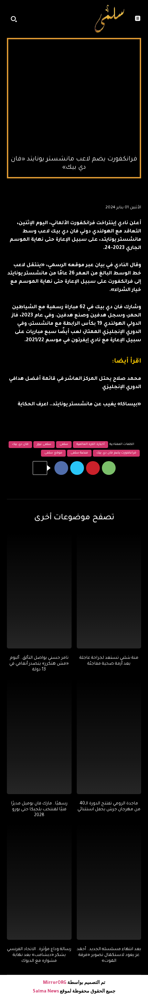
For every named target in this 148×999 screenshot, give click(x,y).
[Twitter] (77, 468)
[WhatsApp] (109, 468)
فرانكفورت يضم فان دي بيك (116, 453)
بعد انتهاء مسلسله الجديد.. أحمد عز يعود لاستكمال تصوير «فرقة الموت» (109, 955)
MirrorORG (55, 983)
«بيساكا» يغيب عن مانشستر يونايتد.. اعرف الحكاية (79, 404)
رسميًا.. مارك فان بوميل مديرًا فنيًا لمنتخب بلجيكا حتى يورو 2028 (39, 809)
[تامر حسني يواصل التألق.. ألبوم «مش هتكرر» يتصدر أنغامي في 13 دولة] (39, 590)
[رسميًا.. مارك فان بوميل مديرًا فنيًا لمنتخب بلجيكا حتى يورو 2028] (39, 736)
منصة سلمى (79, 453)
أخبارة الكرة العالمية (90, 444)
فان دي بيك (20, 444)
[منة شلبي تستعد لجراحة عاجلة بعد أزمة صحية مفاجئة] (109, 590)
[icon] (79, 20)
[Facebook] (61, 468)
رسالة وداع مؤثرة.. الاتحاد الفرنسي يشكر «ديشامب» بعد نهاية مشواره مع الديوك (39, 955)
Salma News (46, 991)
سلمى (64, 444)
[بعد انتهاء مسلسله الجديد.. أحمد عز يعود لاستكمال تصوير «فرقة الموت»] (109, 882)
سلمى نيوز (44, 444)
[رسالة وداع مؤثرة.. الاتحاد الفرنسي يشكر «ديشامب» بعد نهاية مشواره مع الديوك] (39, 882)
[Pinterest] (93, 468)
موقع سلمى (53, 453)
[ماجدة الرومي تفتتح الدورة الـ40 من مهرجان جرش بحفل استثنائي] (109, 736)
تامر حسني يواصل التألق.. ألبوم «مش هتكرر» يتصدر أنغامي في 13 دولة (39, 664)
